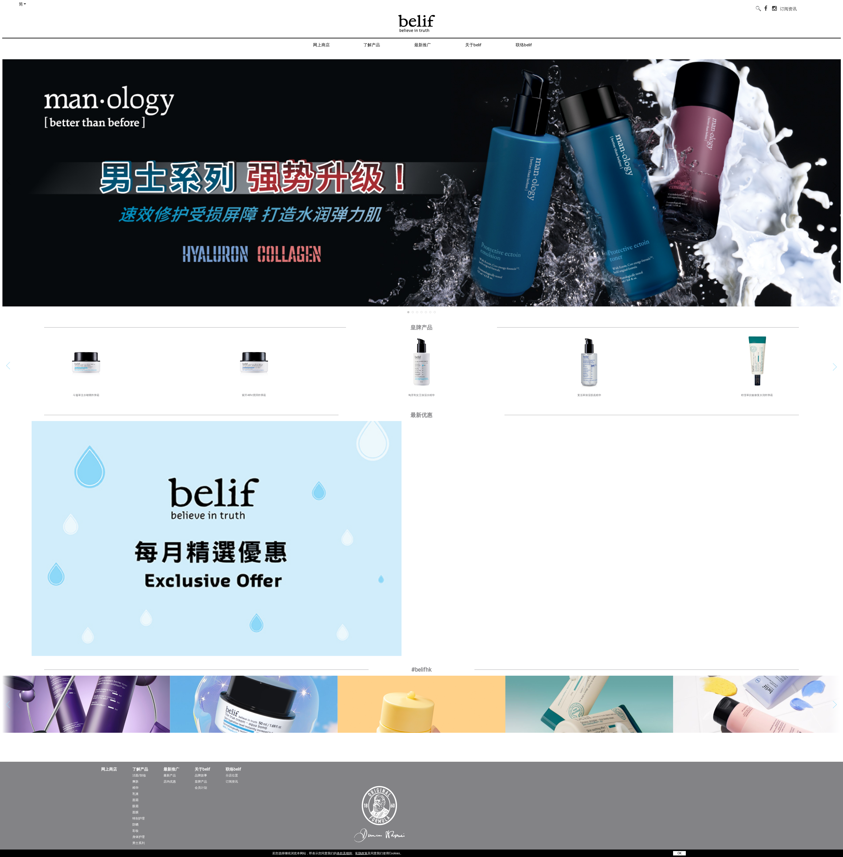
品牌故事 (201, 775)
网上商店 (109, 769)
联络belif (233, 769)
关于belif (202, 769)
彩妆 (135, 830)
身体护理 (138, 836)
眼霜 (135, 806)
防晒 (135, 824)
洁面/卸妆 (139, 775)
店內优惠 (170, 781)
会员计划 (201, 787)
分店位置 (232, 775)
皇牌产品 (201, 781)
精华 (135, 787)
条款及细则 (344, 853)
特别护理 (138, 818)
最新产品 (170, 775)
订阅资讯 (788, 8)
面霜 (135, 799)
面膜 (135, 812)
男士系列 (138, 842)
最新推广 (171, 769)
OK (679, 853)
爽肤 (135, 781)
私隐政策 (361, 853)
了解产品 (140, 769)
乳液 (135, 793)
